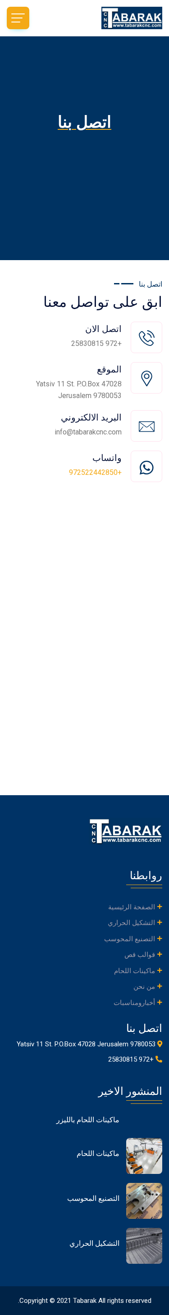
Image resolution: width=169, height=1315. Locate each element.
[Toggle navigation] (18, 18)
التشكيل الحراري (131, 923)
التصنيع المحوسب (129, 939)
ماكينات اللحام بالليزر (87, 1120)
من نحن (144, 987)
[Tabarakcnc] (124, 18)
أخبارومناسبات (134, 1003)
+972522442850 (95, 472)
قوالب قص (139, 955)
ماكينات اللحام (134, 971)
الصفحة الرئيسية (131, 907)
